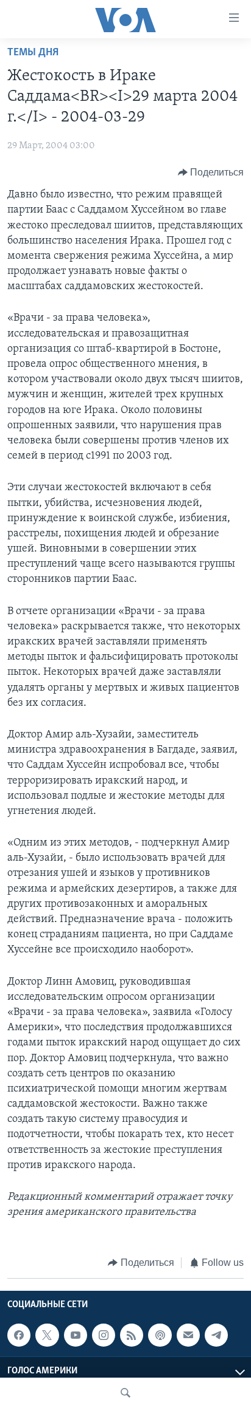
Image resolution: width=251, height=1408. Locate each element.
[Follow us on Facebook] (18, 1335)
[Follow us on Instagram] (103, 1335)
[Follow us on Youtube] (75, 1335)
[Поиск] (125, 1393)
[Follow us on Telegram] (216, 1335)
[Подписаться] (188, 1335)
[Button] (211, 172)
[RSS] (131, 1335)
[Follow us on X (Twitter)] (46, 1335)
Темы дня (32, 52)
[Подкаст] (159, 1335)
